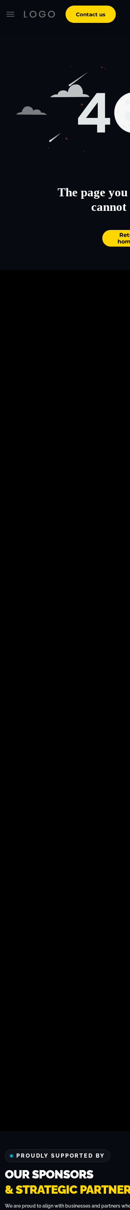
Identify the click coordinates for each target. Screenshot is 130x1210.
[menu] (10, 14)
